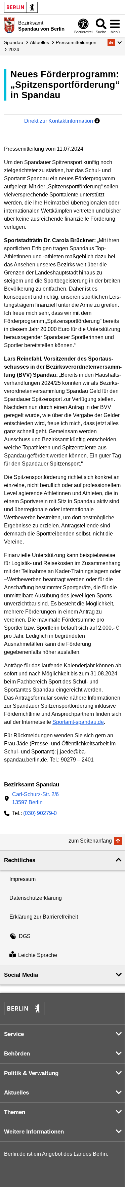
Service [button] (14, 1034)
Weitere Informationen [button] (34, 1131)
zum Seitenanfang (90, 841)
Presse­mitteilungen (76, 42)
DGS (25, 936)
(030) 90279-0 (40, 813)
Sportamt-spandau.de (78, 722)
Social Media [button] (21, 975)
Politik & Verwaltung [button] (31, 1073)
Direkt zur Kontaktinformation (59, 121)
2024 (13, 49)
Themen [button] (14, 1112)
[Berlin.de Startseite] (21, 7)
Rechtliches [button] (19, 860)
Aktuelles (39, 42)
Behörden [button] (17, 1053)
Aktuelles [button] (16, 1092)
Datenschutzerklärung (35, 898)
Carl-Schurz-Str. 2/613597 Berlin (35, 798)
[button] (115, 42)
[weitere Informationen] (9, 25)
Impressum (22, 879)
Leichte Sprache (37, 955)
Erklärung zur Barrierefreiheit (43, 917)
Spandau (13, 42)
